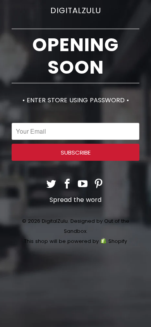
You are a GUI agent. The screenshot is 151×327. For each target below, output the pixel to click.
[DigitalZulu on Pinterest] (98, 184)
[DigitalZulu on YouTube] (83, 184)
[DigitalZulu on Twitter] (51, 184)
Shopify (117, 241)
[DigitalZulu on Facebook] (67, 184)
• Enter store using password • (75, 100)
